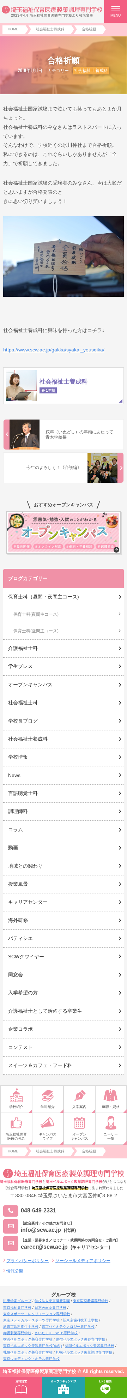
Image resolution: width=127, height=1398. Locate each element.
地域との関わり (25, 866)
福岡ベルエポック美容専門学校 (89, 1346)
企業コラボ (20, 1029)
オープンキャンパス (30, 684)
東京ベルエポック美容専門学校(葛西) (32, 1346)
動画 (13, 847)
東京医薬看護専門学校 (90, 1301)
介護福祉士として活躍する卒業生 (45, 1011)
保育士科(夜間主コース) (36, 614)
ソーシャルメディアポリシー (82, 1261)
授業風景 (18, 884)
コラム (15, 829)
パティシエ (20, 938)
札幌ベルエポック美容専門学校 (28, 1352)
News (14, 775)
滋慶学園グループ (17, 1301)
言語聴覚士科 (23, 793)
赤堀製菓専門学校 (17, 1333)
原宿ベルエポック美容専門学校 (80, 1339)
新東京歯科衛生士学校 (20, 1326)
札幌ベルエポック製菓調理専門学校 (84, 1352)
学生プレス (20, 666)
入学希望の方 (23, 992)
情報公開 (14, 1271)
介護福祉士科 (23, 648)
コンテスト (20, 1047)
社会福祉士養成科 (91, 70)
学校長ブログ (23, 721)
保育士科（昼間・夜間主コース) (43, 596)
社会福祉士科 (23, 702)
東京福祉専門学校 (17, 1307)
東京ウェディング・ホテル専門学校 (31, 1359)
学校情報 (18, 757)
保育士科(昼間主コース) (36, 631)
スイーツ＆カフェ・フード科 (40, 1065)
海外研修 (18, 920)
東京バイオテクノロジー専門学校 (68, 1326)
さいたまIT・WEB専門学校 (56, 1333)
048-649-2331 (38, 1211)
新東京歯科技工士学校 (80, 1320)
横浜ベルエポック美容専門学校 (28, 1339)
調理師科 (18, 811)
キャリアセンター (28, 902)
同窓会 (15, 974)
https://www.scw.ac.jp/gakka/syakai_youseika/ (53, 349)
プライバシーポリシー (27, 1261)
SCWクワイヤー (26, 956)
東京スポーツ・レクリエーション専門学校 (36, 1314)
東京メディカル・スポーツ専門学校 (31, 1320)
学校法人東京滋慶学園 (52, 1301)
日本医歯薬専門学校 (50, 1307)
